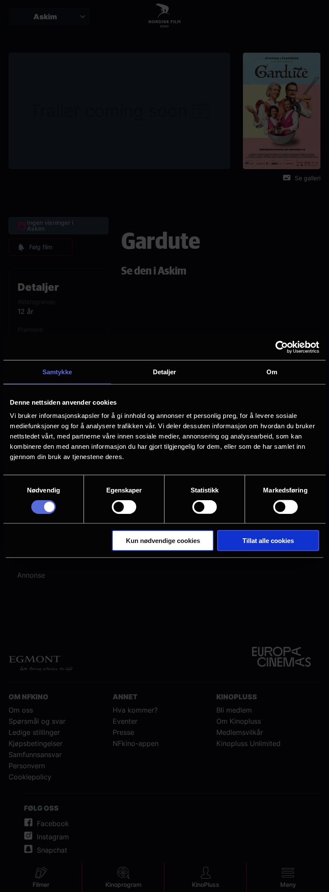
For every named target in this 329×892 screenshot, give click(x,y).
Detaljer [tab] (164, 371)
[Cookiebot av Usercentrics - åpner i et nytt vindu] (281, 346)
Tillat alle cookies (268, 540)
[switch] (124, 506)
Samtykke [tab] (57, 371)
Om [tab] (271, 371)
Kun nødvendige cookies (163, 540)
